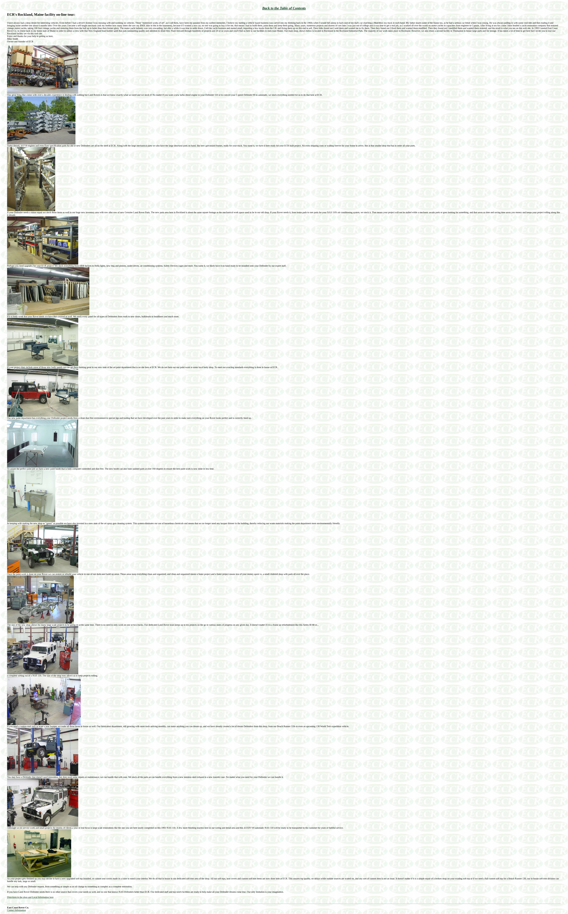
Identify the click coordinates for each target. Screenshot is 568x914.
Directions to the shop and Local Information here (30, 897)
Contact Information (16, 910)
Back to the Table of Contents (284, 8)
